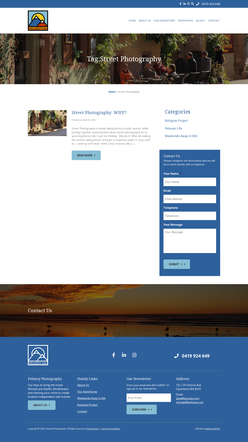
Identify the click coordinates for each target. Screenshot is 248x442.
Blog (199, 20)
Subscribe (139, 409)
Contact (214, 20)
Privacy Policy (92, 428)
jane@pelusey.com (187, 398)
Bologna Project (176, 120)
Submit (174, 264)
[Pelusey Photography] (58, 20)
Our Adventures (164, 20)
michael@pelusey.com (189, 402)
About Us (145, 20)
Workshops (185, 20)
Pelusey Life (173, 128)
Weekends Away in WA (181, 136)
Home (132, 20)
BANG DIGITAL (213, 428)
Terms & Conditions (110, 428)
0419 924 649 (195, 356)
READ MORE (84, 155)
